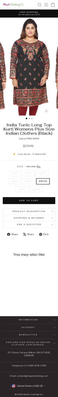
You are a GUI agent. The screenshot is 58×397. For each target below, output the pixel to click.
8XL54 (36, 189)
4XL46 (15, 181)
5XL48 (29, 181)
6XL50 (43, 181)
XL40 (15, 173)
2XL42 (28, 173)
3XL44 (42, 173)
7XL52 (22, 189)
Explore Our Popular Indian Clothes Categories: (28, 343)
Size (26, 166)
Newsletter (28, 335)
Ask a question (29, 224)
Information (28, 320)
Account (28, 327)
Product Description (29, 211)
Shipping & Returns (29, 218)
